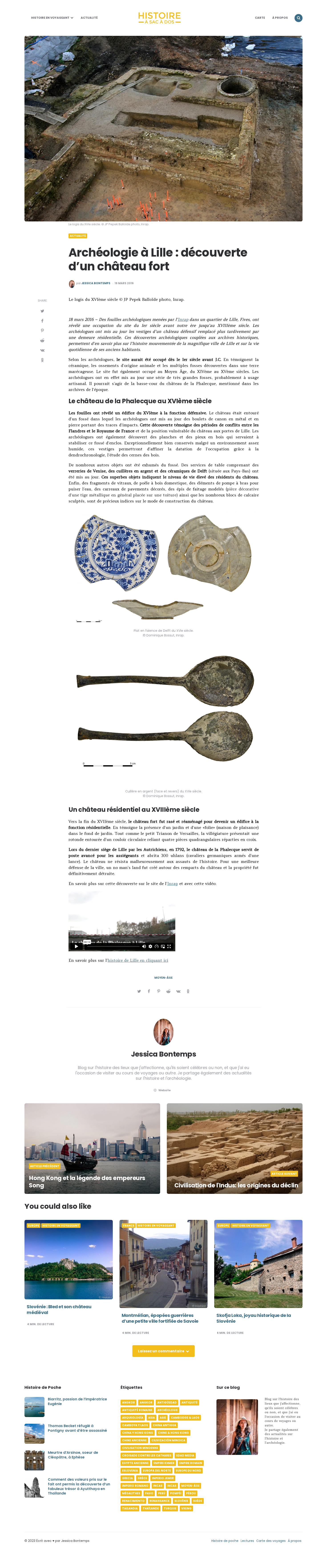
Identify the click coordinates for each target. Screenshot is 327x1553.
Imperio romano (135, 1486)
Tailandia (130, 1508)
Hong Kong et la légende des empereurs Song (87, 1182)
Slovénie (181, 1501)
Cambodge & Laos (185, 1417)
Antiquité (190, 1402)
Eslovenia (130, 1470)
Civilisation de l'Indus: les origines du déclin (236, 1185)
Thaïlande (151, 1508)
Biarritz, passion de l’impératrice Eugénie (77, 1401)
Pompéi (175, 1493)
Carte (260, 18)
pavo (149, 1493)
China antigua (164, 1425)
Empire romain (190, 1463)
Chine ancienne (134, 1440)
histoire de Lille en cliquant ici (138, 960)
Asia (151, 1417)
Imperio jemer (163, 1478)
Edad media (185, 1455)
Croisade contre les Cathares (146, 1455)
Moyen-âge (163, 977)
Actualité (89, 18)
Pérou (191, 1493)
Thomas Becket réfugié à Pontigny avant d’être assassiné (77, 1428)
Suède (197, 1501)
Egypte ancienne (135, 1463)
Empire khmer (163, 1463)
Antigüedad (167, 1402)
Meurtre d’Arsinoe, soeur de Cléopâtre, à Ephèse (73, 1455)
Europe (33, 1225)
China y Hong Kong (137, 1433)
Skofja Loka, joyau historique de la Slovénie (253, 1318)
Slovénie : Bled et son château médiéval (59, 1310)
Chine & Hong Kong (173, 1433)
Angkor (128, 1402)
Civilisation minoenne (140, 1448)
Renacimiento (133, 1501)
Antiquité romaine (137, 1410)
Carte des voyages (271, 1541)
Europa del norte (157, 1470)
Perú (161, 1493)
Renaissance (159, 1501)
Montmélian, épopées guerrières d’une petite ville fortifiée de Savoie (160, 1318)
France (128, 1225)
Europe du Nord (188, 1470)
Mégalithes (131, 1493)
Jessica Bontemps (95, 283)
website (164, 1090)
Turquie (170, 1508)
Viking (186, 1508)
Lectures (247, 1541)
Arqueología (132, 1417)
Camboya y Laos (135, 1425)
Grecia (127, 1478)
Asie (163, 1417)
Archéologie (167, 1410)
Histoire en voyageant (50, 18)
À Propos (280, 18)
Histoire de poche (224, 1541)
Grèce (142, 1478)
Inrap (183, 319)
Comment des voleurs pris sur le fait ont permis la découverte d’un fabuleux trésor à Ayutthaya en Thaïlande (79, 1486)
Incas (157, 1486)
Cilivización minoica (168, 1440)
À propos (294, 1541)
